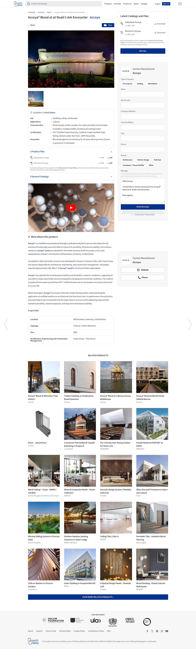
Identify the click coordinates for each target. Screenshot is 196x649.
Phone (123, 144)
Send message (142, 207)
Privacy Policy (72, 168)
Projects (108, 3)
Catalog (140, 83)
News (136, 3)
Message (124, 170)
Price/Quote (127, 83)
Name (123, 89)
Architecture (128, 160)
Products (127, 3)
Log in (157, 3)
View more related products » (98, 597)
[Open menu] (180, 4)
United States (49, 112)
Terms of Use (62, 168)
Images (144, 3)
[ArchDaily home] (18, 3)
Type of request (127, 79)
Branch (123, 155)
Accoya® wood (43, 250)
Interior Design (143, 160)
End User (157, 160)
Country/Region (127, 122)
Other (151, 165)
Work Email (125, 100)
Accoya (95, 17)
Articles (117, 3)
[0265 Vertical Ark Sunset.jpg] (36, 98)
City (122, 133)
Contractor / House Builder (133, 165)
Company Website (128, 111)
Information (152, 83)
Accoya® (31, 243)
